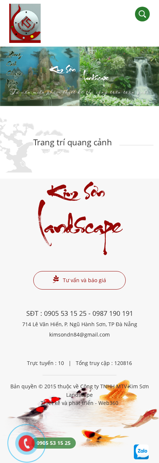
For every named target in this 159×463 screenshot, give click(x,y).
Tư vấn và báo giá (84, 280)
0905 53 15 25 (65, 313)
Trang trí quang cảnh (72, 142)
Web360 (108, 402)
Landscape (79, 82)
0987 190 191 (112, 313)
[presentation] (14, 76)
